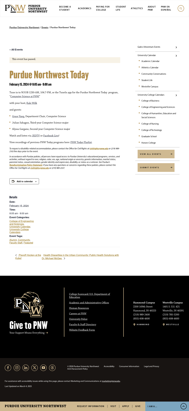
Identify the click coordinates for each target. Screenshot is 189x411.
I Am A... (152, 406)
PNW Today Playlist (81, 142)
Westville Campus (149, 86)
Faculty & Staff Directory (82, 324)
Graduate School (149, 136)
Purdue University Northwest (35, 406)
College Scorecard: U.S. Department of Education (89, 296)
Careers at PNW (77, 313)
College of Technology (151, 130)
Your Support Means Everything (26, 332)
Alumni (13, 239)
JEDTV (36, 135)
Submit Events (149, 167)
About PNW (152, 8)
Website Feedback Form (82, 330)
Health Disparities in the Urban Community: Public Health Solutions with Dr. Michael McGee (80, 256)
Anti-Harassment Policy (77, 369)
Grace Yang (18, 116)
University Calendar (147, 55)
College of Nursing (150, 123)
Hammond (143, 324)
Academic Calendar (150, 61)
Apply (125, 406)
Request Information (90, 406)
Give (138, 406)
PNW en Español (166, 8)
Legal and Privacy (151, 366)
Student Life (147, 80)
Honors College (148, 142)
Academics (84, 8)
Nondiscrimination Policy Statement (25, 165)
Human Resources (79, 308)
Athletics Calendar (149, 67)
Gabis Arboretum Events (149, 47)
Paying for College (103, 8)
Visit (113, 406)
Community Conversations (153, 74)
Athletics (137, 8)
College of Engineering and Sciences (158, 107)
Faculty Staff (15, 242)
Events (44, 27)
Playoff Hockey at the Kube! (28, 256)
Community (24, 239)
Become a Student (65, 8)
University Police (78, 319)
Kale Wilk (31, 103)
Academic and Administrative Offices (89, 302)
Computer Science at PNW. (24, 96)
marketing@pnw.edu (111, 381)
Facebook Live (51, 135)
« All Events (16, 49)
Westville (172, 324)
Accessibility (109, 366)
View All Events (150, 154)
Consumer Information (129, 366)
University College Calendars (151, 95)
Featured (28, 242)
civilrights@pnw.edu (99, 148)
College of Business (150, 100)
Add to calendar (25, 181)
